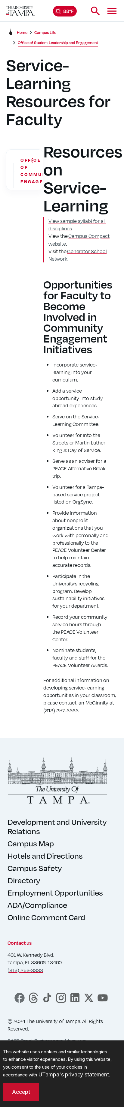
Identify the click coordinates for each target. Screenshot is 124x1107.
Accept (21, 1092)
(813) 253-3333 (25, 970)
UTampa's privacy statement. (74, 1074)
